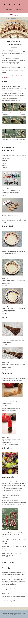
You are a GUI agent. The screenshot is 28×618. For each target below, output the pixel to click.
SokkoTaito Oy (14, 4)
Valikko (15, 15)
